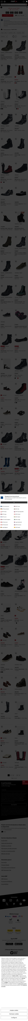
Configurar (14, 1017)
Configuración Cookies (22, 983)
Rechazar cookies (14, 1014)
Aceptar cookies (14, 1010)
